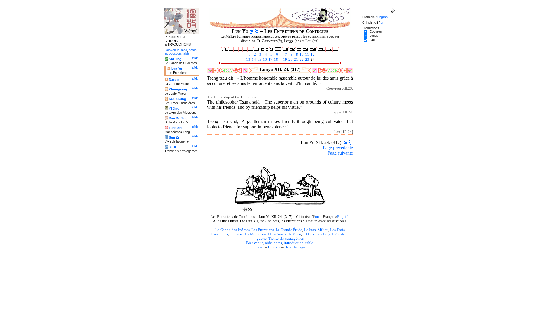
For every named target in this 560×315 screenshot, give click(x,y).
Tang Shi (175, 128)
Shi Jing (175, 59)
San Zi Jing (177, 99)
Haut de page (294, 247)
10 (301, 54)
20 (290, 59)
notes (278, 243)
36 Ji (172, 147)
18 (275, 59)
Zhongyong (178, 89)
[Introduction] (251, 31)
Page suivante (340, 152)
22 (301, 59)
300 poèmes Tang (316, 234)
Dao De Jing (178, 118)
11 (306, 54)
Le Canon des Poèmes (232, 230)
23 (306, 59)
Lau (372, 39)
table (309, 243)
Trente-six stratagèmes (286, 239)
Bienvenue (254, 243)
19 (284, 59)
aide (268, 243)
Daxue (173, 79)
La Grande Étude (289, 230)
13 (247, 59)
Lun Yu (176, 68)
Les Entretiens (262, 230)
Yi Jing (174, 108)
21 (295, 59)
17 (269, 59)
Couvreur (376, 31)
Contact (274, 247)
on (317, 217)
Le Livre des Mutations (248, 234)
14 (253, 59)
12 (312, 54)
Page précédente (338, 147)
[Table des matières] (257, 31)
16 (264, 59)
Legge (374, 35)
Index (259, 247)
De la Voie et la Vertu (284, 234)
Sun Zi (174, 137)
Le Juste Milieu (316, 230)
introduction (294, 243)
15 (258, 59)
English (343, 217)
